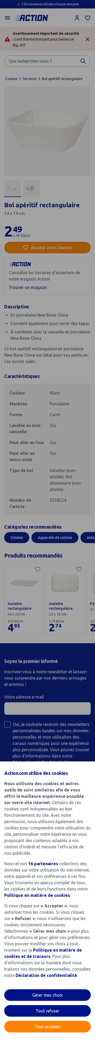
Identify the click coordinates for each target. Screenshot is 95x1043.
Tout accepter (47, 1026)
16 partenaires (43, 863)
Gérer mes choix (47, 995)
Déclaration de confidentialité (46, 975)
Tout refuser (47, 1010)
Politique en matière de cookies (37, 895)
